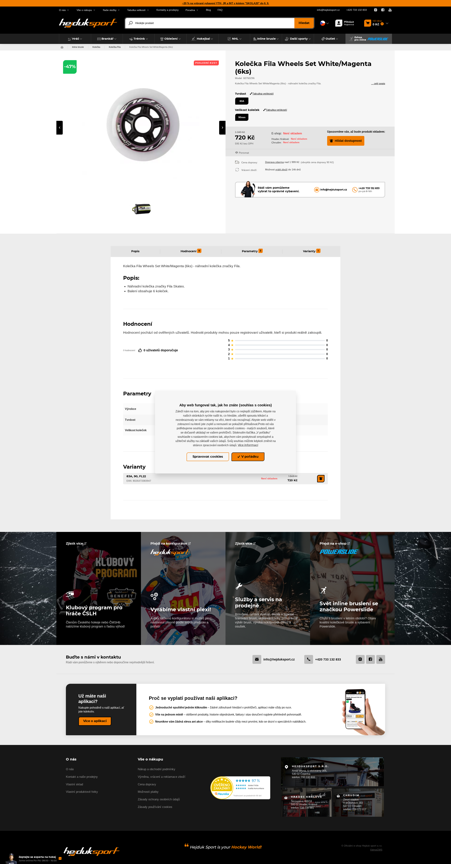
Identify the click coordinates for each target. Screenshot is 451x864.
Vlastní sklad (74, 784)
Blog (208, 10)
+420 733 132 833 (356, 10)
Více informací (248, 445)
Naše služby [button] (109, 10)
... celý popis (378, 83)
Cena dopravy (147, 784)
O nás (70, 769)
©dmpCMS (376, 849)
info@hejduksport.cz (328, 10)
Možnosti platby (148, 791)
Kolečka (96, 47)
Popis (135, 251)
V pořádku (249, 456)
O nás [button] (62, 10)
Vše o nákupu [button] (84, 10)
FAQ (220, 10)
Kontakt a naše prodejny (82, 776)
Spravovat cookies (208, 456)
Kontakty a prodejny (167, 10)
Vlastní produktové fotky (82, 791)
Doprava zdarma (274, 162)
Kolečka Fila (115, 47)
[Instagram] (376, 10)
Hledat (304, 23)
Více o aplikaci (95, 721)
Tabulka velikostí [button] (136, 10)
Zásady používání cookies (155, 807)
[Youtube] (390, 10)
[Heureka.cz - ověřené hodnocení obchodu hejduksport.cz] (240, 787)
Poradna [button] (190, 10)
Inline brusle (78, 47)
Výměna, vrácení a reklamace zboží (161, 776)
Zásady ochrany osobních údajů (159, 799)
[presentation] (59, 128)
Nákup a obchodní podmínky (156, 769)
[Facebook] (383, 10)
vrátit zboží (281, 169)
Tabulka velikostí (263, 93)
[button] (75, 39)
